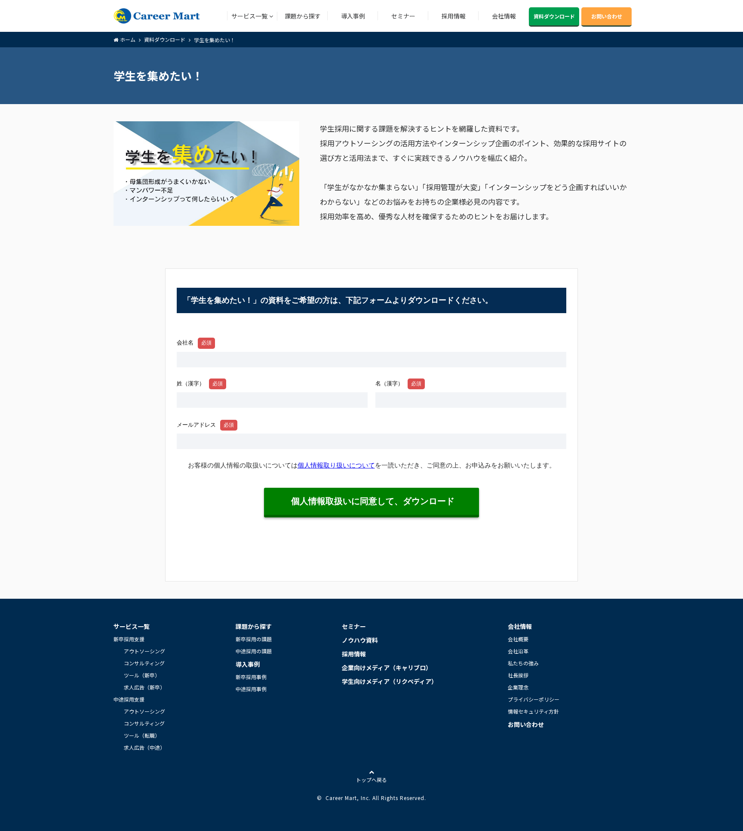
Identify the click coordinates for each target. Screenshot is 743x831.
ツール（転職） (142, 735)
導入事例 (353, 16)
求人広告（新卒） (144, 687)
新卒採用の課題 (254, 639)
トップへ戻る (371, 779)
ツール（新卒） (142, 675)
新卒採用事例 (251, 676)
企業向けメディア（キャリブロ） (387, 667)
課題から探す (303, 16)
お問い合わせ (606, 16)
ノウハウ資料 (360, 640)
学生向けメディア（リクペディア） (389, 681)
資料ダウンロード (554, 16)
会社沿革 (518, 651)
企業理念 (518, 687)
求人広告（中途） (144, 747)
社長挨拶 (518, 675)
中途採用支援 (129, 699)
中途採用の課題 (254, 651)
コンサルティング (144, 663)
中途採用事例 (251, 688)
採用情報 (454, 16)
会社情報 (504, 16)
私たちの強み (523, 663)
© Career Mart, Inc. (344, 797)
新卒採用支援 (129, 639)
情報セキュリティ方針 (533, 711)
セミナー (403, 16)
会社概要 (518, 639)
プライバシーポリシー (533, 699)
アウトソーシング (144, 651)
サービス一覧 (249, 16)
